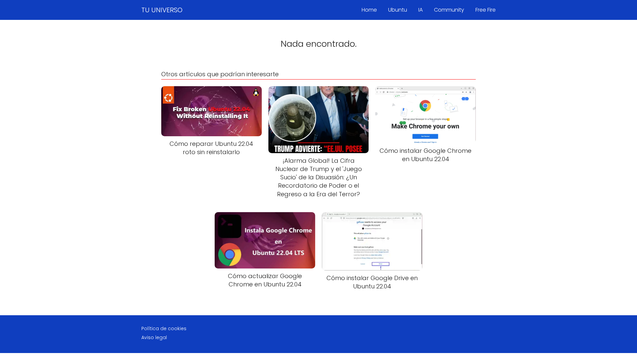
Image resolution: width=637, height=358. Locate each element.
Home (369, 10)
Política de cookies (163, 328)
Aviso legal (154, 337)
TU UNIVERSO (161, 10)
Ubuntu (397, 10)
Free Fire (485, 10)
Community (449, 10)
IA (420, 10)
